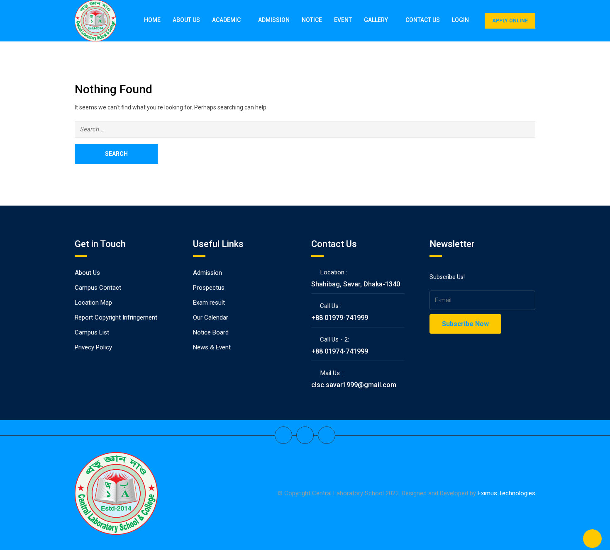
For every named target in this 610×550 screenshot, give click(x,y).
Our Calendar (210, 317)
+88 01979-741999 (339, 318)
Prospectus (208, 287)
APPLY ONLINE (510, 21)
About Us (186, 20)
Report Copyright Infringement (116, 317)
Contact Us (422, 20)
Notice (312, 20)
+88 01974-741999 (339, 351)
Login (460, 20)
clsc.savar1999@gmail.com (353, 385)
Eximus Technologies (506, 493)
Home (152, 20)
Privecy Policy (93, 347)
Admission (274, 20)
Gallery (376, 20)
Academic (226, 20)
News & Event (212, 347)
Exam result (209, 302)
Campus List (92, 332)
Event (343, 20)
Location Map (93, 302)
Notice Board (211, 332)
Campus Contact (98, 287)
